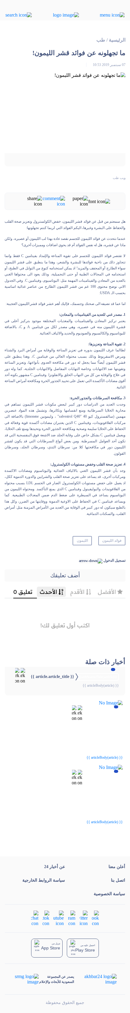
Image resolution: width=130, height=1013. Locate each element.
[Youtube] (59, 917)
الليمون (82, 540)
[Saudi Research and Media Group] (26, 979)
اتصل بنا (118, 880)
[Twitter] (84, 917)
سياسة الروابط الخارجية (43, 880)
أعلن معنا (117, 866)
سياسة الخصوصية (109, 894)
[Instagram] (71, 917)
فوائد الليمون (112, 540)
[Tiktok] (46, 917)
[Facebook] (95, 917)
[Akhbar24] (95, 979)
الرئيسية (117, 39)
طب (100, 39)
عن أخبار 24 (54, 866)
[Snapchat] (34, 917)
